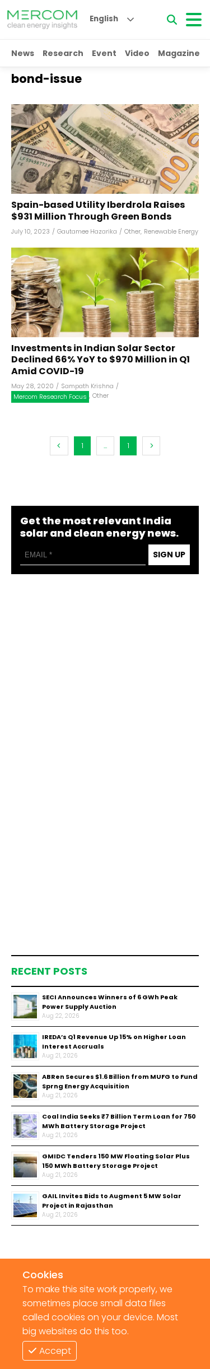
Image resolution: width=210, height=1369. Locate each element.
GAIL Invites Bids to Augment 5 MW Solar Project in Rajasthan (111, 1200)
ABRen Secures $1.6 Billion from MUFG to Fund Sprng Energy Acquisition (120, 1081)
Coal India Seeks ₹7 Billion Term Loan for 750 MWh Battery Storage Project (119, 1121)
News (22, 53)
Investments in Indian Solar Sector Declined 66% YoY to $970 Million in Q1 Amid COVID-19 (100, 360)
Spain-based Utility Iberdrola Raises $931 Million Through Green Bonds (98, 211)
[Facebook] (105, 149)
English (104, 18)
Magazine (179, 53)
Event (104, 53)
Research (63, 53)
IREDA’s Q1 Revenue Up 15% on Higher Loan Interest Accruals (114, 1041)
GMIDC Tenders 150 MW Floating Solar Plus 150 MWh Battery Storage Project (116, 1161)
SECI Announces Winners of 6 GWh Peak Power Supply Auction (110, 1002)
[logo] (42, 19)
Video (137, 53)
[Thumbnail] (25, 1007)
